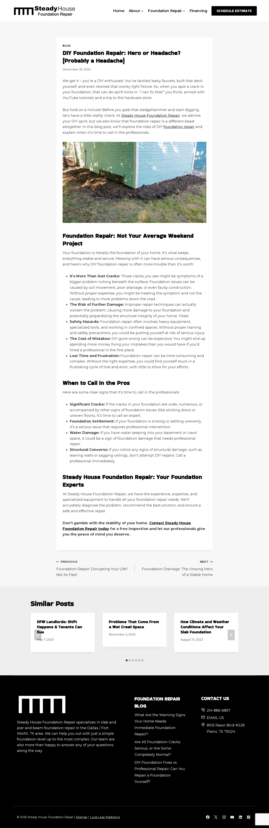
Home (118, 11)
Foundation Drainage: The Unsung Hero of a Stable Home (177, 568)
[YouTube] (232, 817)
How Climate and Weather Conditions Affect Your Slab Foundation (205, 627)
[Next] (231, 635)
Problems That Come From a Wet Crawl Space (134, 624)
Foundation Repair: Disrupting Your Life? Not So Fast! (92, 568)
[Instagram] (224, 817)
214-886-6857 (218, 710)
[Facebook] (207, 817)
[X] (215, 817)
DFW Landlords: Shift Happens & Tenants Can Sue (59, 627)
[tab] (127, 660)
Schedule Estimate (234, 10)
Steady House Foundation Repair (150, 115)
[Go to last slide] (37, 635)
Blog (67, 45)
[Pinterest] (248, 817)
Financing (198, 11)
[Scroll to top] (259, 812)
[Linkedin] (240, 817)
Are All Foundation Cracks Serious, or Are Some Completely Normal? (157, 748)
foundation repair (178, 127)
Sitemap (81, 817)
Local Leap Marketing (105, 817)
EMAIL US (215, 718)
